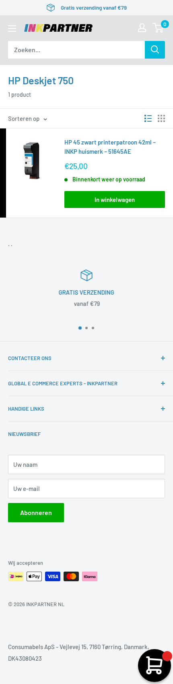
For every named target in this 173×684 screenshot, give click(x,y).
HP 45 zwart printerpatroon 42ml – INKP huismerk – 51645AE (110, 146)
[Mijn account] (142, 27)
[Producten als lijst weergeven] (148, 118)
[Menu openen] (12, 28)
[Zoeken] (155, 50)
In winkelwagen (115, 199)
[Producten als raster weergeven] (161, 118)
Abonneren (36, 512)
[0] (158, 28)
